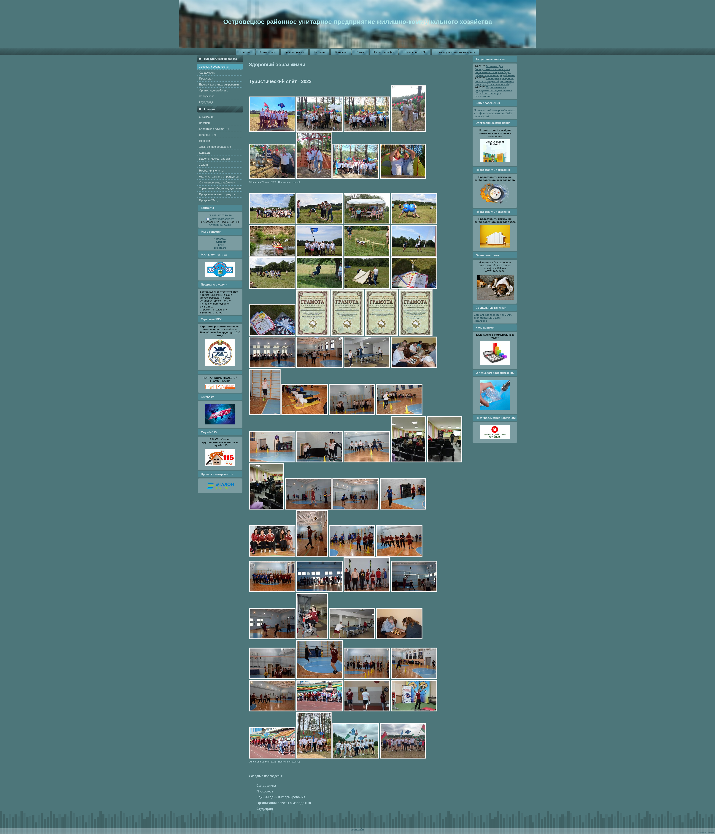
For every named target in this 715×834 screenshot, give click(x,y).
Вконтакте (220, 247)
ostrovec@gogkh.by (222, 218)
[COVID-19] (220, 425)
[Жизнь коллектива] (220, 277)
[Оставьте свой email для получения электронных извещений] (495, 162)
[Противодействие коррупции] (495, 439)
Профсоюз (264, 791)
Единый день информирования (280, 797)
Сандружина (266, 785)
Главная (209, 109)
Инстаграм (220, 238)
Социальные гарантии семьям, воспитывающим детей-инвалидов (493, 317)
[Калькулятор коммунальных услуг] (495, 365)
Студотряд (264, 809)
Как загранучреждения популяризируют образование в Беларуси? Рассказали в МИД (494, 81)
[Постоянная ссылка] (289, 182)
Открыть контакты (220, 224)
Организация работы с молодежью (283, 803)
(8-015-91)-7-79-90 (220, 215)
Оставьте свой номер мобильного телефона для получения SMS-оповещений (494, 113)
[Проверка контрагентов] (220, 490)
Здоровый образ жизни (277, 64)
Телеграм (220, 241)
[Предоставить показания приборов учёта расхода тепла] (495, 248)
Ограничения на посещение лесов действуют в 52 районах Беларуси (493, 90)
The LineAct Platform (706, 832)
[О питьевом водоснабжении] (495, 411)
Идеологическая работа (220, 58)
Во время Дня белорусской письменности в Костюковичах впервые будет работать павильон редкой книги (495, 71)
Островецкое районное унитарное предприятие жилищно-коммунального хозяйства (357, 21)
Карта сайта (357, 829)
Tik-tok (220, 244)
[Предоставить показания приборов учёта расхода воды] (495, 204)
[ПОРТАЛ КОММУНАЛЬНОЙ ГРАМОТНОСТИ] (220, 389)
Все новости (482, 96)
